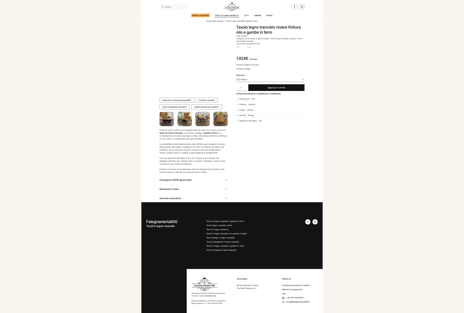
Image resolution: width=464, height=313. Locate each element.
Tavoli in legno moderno (217, 229)
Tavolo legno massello (245, 41)
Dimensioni (240, 75)
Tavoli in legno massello (227, 15)
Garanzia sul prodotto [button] (170, 198)
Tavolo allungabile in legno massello (222, 242)
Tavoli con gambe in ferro (250, 44)
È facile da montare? (207, 100)
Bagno (269, 15)
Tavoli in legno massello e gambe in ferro (286, 38)
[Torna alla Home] (232, 6)
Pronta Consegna (200, 15)
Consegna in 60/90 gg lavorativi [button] (176, 180)
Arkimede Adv (210, 296)
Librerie (257, 15)
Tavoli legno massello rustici (219, 225)
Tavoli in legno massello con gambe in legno (226, 233)
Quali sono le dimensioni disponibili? (177, 100)
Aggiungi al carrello (276, 87)
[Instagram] (315, 222)
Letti (246, 15)
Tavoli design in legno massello (257, 38)
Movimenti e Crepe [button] (169, 189)
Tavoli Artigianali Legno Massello (221, 250)
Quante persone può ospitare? (206, 107)
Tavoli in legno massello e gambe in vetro (225, 246)
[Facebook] (308, 222)
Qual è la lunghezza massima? (175, 107)
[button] (167, 119)
